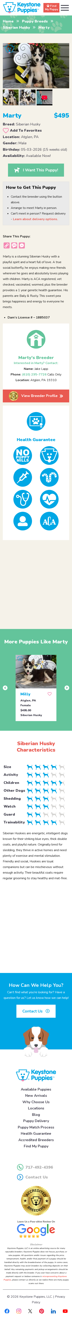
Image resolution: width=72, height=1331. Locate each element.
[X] (30, 1311)
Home (8, 21)
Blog (36, 1114)
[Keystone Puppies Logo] (36, 1075)
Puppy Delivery (36, 1120)
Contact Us (33, 1011)
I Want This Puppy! (40, 170)
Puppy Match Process (36, 1127)
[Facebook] (7, 1311)
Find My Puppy (36, 1146)
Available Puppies (36, 1089)
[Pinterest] (41, 1311)
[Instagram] (18, 1311)
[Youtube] (65, 1311)
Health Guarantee (36, 1133)
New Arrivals (36, 1095)
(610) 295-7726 (34, 374)
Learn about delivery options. (35, 219)
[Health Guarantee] (36, 421)
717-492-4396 (39, 1167)
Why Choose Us (36, 1102)
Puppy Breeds (35, 21)
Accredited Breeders (36, 1140)
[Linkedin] (53, 1311)
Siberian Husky (16, 27)
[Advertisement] (36, 581)
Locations (36, 1108)
